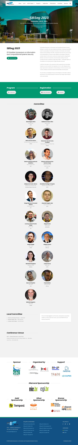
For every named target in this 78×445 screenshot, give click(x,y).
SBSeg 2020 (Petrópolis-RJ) (28, 428)
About (20, 3)
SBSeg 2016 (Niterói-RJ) (44, 424)
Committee (60, 3)
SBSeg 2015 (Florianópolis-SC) (45, 426)
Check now (12, 92)
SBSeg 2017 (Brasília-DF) (28, 434)
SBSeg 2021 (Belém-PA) (27, 426)
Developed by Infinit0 (67, 441)
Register (61, 92)
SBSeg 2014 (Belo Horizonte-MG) (45, 428)
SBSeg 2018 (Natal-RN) (27, 432)
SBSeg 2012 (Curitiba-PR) (44, 432)
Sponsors (66, 3)
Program (38, 3)
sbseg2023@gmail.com (12, 431)
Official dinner (53, 3)
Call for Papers (30, 3)
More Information (46, 92)
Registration (45, 3)
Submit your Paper (13, 58)
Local (24, 3)
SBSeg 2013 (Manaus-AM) (44, 430)
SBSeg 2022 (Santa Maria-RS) (29, 424)
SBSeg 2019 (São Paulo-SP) (28, 430)
